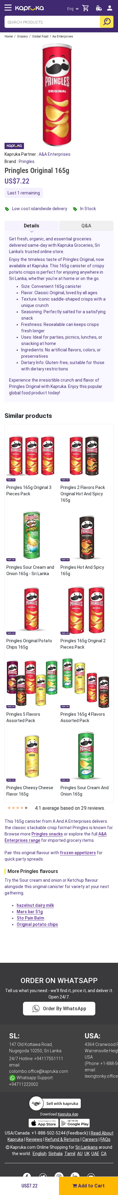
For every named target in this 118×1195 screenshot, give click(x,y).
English (40, 1153)
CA (104, 1153)
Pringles (26, 161)
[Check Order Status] (99, 10)
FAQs (105, 1139)
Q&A (86, 226)
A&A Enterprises (54, 154)
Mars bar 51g (30, 911)
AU (80, 1153)
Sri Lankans (86, 1147)
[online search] (106, 22)
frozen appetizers (78, 852)
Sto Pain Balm (30, 918)
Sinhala (55, 1153)
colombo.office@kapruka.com (38, 1071)
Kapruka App (68, 1114)
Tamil (69, 1153)
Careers (90, 1139)
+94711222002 (23, 1084)
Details (31, 226)
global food (20, 392)
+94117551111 (48, 1058)
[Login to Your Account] (109, 10)
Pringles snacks (47, 834)
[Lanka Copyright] (7, 1147)
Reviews (34, 1139)
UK (87, 1153)
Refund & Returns (62, 1139)
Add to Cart (91, 1186)
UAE (95, 1153)
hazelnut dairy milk (35, 905)
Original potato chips (37, 924)
